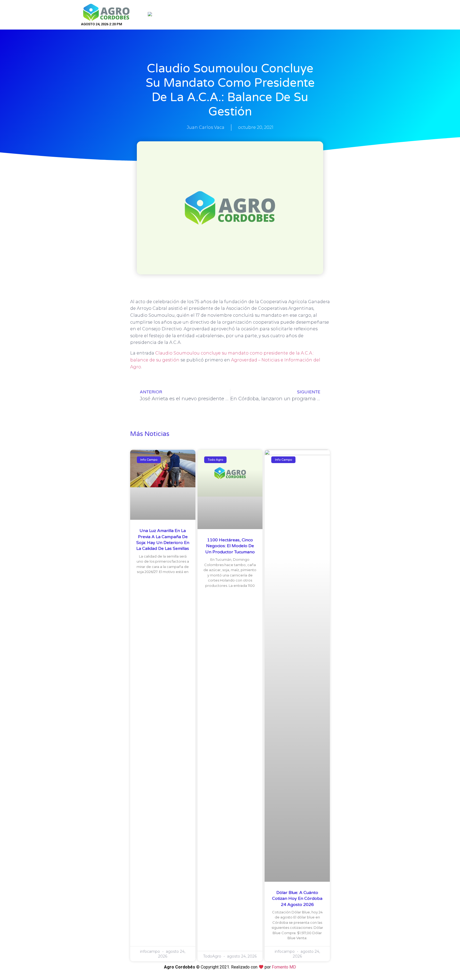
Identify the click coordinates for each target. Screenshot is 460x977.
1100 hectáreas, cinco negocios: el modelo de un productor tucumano (230, 546)
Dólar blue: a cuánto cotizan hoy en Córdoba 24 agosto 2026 (297, 898)
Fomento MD (284, 967)
